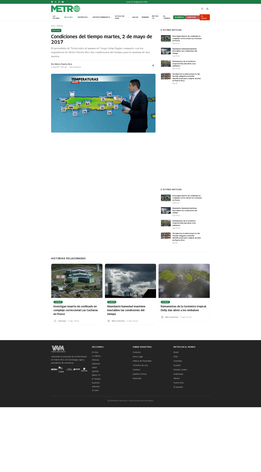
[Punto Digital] (77, 369)
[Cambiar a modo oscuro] (207, 8)
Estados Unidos (180, 369)
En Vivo (95, 352)
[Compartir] (153, 65)
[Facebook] (52, 2)
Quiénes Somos (140, 374)
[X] (56, 2)
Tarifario (136, 369)
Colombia (177, 361)
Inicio (53, 26)
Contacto (137, 352)
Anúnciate (137, 378)
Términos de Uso (140, 365)
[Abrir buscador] (202, 8)
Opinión (95, 371)
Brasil (175, 352)
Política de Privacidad (142, 361)
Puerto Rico (178, 382)
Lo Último (96, 356)
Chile (175, 356)
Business (96, 382)
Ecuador (177, 365)
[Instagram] (59, 2)
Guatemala (178, 374)
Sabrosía (96, 386)
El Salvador (178, 387)
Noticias (60, 26)
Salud (94, 367)
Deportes (96, 363)
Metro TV (96, 375)
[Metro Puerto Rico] (54, 369)
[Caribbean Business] (69, 369)
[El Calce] (62, 369)
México (176, 378)
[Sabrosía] (84, 369)
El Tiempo (96, 379)
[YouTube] (63, 2)
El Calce (95, 390)
